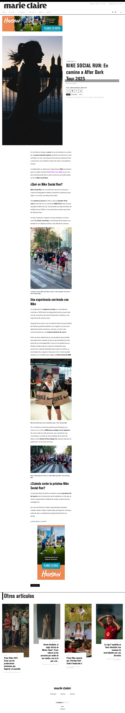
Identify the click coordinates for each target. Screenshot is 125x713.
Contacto (72, 694)
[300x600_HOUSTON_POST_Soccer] (51, 581)
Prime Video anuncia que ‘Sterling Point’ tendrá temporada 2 (74, 660)
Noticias (63, 694)
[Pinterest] (76, 91)
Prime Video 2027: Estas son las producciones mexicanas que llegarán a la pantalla (12, 663)
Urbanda (62, 709)
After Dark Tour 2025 (54, 172)
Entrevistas (54, 641)
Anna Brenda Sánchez (78, 87)
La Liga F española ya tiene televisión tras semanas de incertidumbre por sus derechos (112, 650)
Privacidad (53, 694)
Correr (80, 94)
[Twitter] (72, 91)
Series (69, 655)
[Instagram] (115, 12)
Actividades (74, 94)
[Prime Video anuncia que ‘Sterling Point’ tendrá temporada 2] (78, 630)
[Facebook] (112, 12)
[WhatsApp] (80, 91)
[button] (121, 12)
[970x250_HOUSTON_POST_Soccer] (32, 31)
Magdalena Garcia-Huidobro (74, 667)
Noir (62, 706)
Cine (5, 655)
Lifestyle (70, 61)
